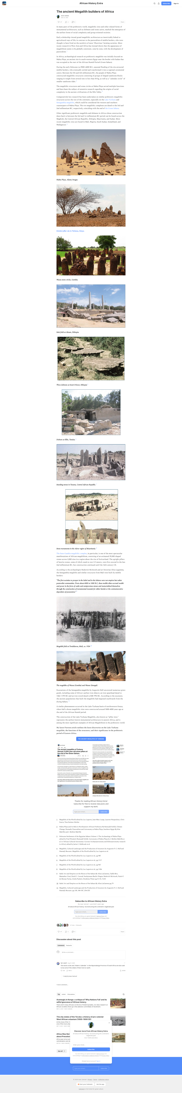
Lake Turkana (110, 99)
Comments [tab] (61, 945)
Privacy (90, 1079)
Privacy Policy (105, 1055)
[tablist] (64, 945)
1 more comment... (62, 985)
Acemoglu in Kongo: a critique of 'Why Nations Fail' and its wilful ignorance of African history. (81, 1001)
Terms (95, 1079)
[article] (91, 1005)
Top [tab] (59, 994)
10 (91, 646)
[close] (109, 1022)
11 (69, 701)
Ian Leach (64, 963)
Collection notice (103, 1079)
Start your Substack (86, 1084)
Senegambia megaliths (65, 102)
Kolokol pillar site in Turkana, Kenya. (70, 231)
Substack (81, 1089)
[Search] (154, 3)
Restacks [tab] (69, 945)
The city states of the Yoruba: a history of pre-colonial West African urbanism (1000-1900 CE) (79, 1018)
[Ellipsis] (124, 962)
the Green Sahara (112, 108)
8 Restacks (79, 925)
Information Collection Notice (90, 1055)
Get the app (100, 1084)
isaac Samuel (65, 15)
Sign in (176, 3)
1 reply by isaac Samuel (70, 976)
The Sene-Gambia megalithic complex (71, 553)
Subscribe (166, 3)
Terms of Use (100, 1054)
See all (60, 1051)
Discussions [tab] (71, 994)
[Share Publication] (159, 3)
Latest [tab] (64, 994)
